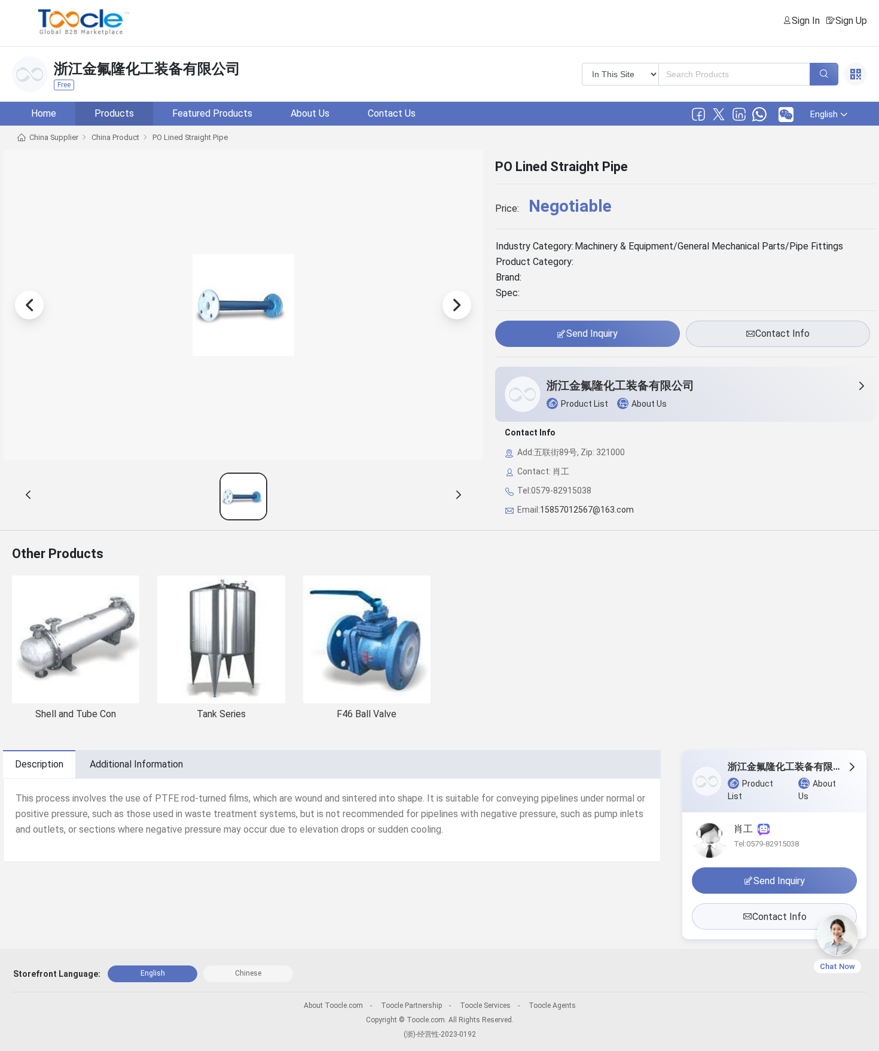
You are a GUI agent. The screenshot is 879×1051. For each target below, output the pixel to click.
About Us (310, 113)
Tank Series (221, 714)
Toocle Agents (552, 1005)
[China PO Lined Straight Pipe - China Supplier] (243, 496)
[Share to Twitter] (719, 114)
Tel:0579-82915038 (766, 843)
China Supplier (53, 137)
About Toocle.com (333, 1005)
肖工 (746, 828)
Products (114, 113)
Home (43, 113)
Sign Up (851, 20)
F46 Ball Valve (366, 714)
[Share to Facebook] (698, 114)
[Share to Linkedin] (739, 114)
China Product (115, 137)
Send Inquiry (592, 333)
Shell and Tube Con (75, 714)
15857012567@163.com (587, 509)
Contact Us (392, 113)
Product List (584, 404)
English (153, 973)
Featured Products (212, 113)
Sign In (806, 20)
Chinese (248, 973)
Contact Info (782, 333)
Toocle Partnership (411, 1005)
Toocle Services (485, 1005)
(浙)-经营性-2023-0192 (440, 1034)
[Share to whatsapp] (759, 114)
